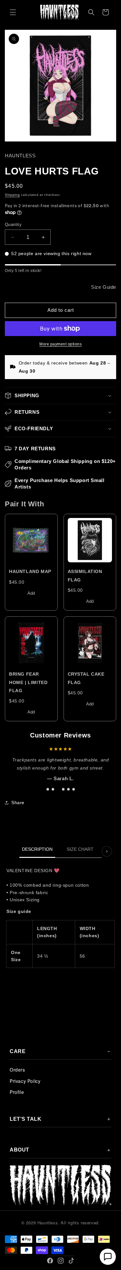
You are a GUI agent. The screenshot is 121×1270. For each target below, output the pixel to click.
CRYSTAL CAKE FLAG (86, 678)
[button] (13, 12)
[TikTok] (71, 1261)
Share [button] (18, 802)
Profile (17, 1092)
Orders (17, 1069)
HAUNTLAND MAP (30, 571)
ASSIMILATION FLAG (85, 575)
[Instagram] (61, 1261)
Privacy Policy (25, 1081)
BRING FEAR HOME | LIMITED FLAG (28, 682)
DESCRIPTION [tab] (37, 849)
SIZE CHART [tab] (80, 849)
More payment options (60, 344)
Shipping (12, 195)
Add (31, 593)
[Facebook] (50, 1261)
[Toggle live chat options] (108, 1257)
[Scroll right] (107, 851)
